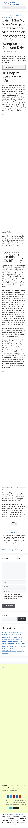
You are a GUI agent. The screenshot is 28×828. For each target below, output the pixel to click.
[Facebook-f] (8, 796)
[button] (25, 3)
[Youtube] (20, 796)
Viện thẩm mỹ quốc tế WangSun (14, 550)
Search (4, 615)
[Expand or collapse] (24, 67)
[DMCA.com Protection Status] (14, 808)
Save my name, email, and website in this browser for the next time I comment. (13, 596)
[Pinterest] (14, 796)
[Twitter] (11, 796)
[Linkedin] (17, 796)
